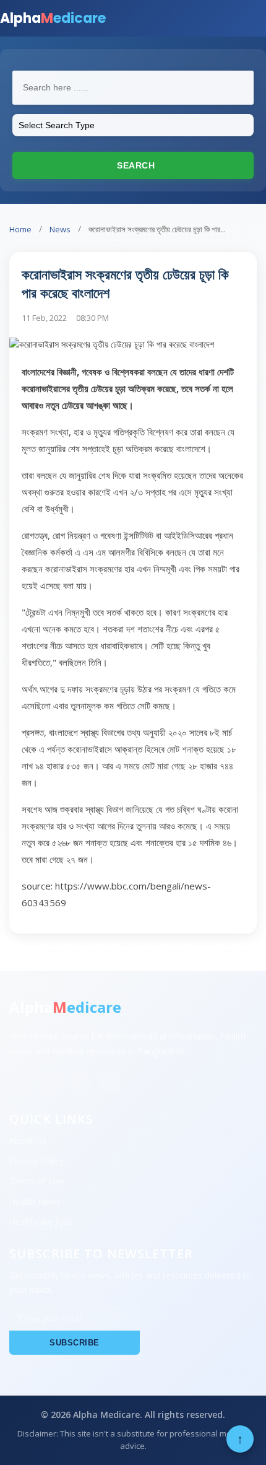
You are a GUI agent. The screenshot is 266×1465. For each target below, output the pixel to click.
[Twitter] (50, 1082)
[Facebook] (21, 1082)
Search (134, 165)
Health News (35, 1201)
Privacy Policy (36, 1161)
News (60, 229)
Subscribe (74, 1342)
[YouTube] (110, 1082)
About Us (27, 1141)
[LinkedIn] (80, 1082)
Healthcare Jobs (40, 1221)
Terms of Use (36, 1181)
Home (20, 229)
